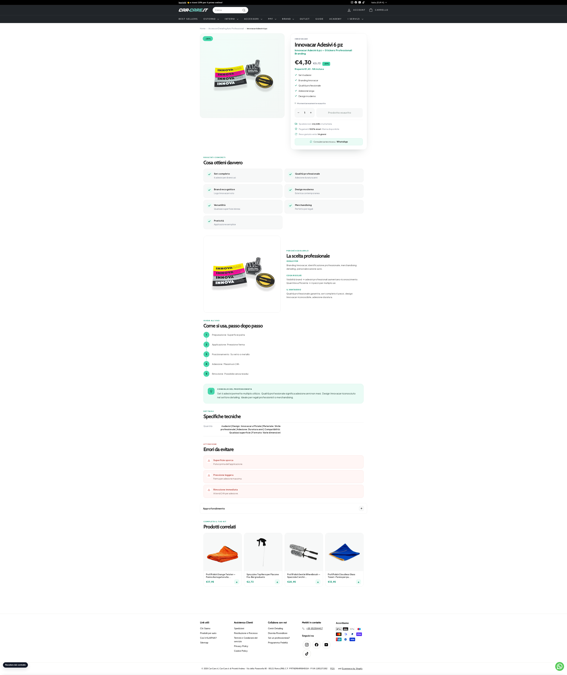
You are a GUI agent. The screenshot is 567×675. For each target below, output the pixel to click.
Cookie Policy (241, 651)
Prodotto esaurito (339, 112)
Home (203, 28)
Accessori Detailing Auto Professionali (226, 28)
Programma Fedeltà (278, 642)
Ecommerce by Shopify (352, 668)
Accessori (252, 19)
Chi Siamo (205, 628)
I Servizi (354, 19)
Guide (320, 19)
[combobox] (230, 10)
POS (332, 668)
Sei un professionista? (279, 638)
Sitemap (204, 642)
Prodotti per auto (208, 633)
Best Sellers (188, 19)
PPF (271, 19)
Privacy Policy (241, 646)
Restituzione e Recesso (246, 633)
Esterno (210, 19)
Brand (287, 19)
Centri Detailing (275, 628)
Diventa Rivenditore (277, 633)
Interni (230, 19)
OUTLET (305, 19)
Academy (335, 19)
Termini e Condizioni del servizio (245, 640)
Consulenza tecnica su (330, 141)
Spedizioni (239, 628)
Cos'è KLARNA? (208, 638)
